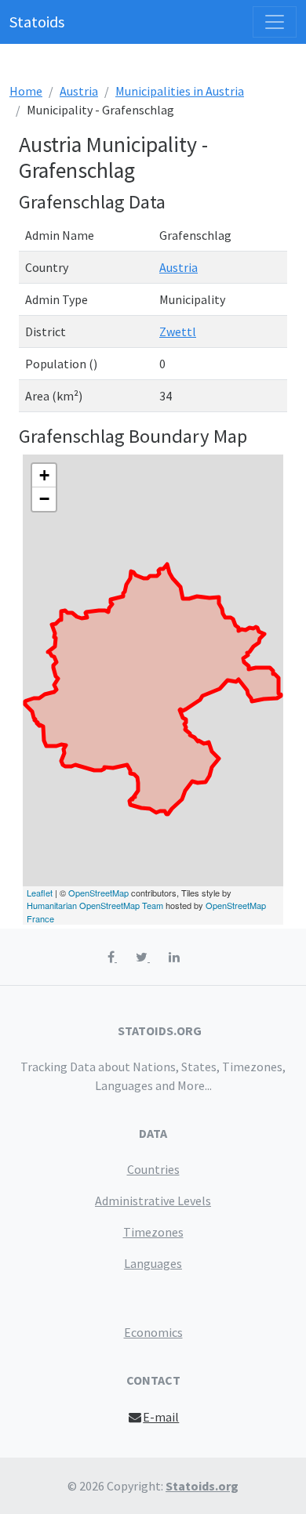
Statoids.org (202, 1486)
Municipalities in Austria (179, 91)
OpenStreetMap (98, 892)
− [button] (44, 499)
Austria (79, 91)
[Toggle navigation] (275, 22)
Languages (153, 1263)
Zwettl (177, 331)
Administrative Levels (153, 1200)
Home (25, 91)
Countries (153, 1169)
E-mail (161, 1417)
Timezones (153, 1232)
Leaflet (40, 892)
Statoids (36, 21)
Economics (153, 1332)
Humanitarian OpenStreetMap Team (95, 905)
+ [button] (44, 475)
